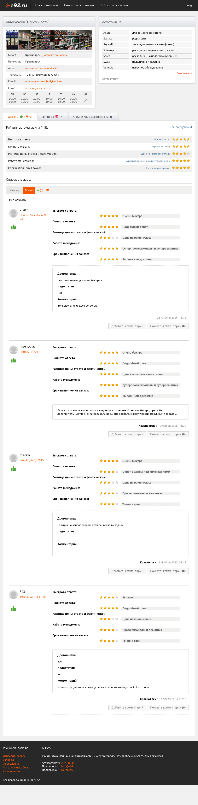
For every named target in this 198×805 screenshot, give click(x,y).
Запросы (8, 759)
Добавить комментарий (127, 326)
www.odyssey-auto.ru (38, 88)
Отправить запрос (14, 755)
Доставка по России (54, 54)
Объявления (11, 763)
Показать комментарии (168, 326)
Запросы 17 (52, 117)
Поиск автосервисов (79, 5)
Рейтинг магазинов (114, 5)
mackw (25, 455)
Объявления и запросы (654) (92, 117)
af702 (24, 210)
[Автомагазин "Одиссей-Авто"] (12, 40)
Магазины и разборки (16, 767)
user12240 (27, 346)
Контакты (67, 769)
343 (22, 591)
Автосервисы (11, 771)
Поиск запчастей (46, 5)
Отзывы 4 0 (19, 117)
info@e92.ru (68, 766)
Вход (188, 5)
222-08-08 (67, 762)
